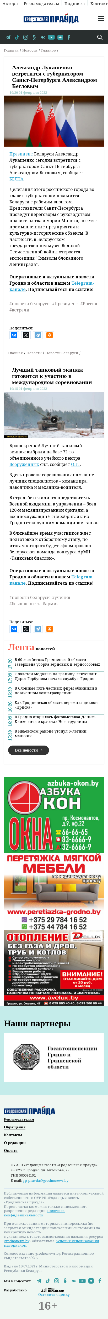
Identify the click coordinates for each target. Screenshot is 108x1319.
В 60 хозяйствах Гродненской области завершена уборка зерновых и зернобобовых (57, 662)
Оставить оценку (54, 1294)
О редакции (15, 1143)
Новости (29, 50)
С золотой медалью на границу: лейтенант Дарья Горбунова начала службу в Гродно (55, 676)
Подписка (74, 3)
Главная (11, 50)
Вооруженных (24, 464)
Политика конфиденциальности (34, 1212)
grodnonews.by (16, 1241)
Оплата (11, 1150)
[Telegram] (37, 335)
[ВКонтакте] (14, 335)
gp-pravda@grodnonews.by (45, 1180)
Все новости (26, 750)
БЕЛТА (16, 179)
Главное (48, 50)
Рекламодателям (41, 3)
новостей (31, 648)
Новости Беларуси (61, 353)
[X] (26, 335)
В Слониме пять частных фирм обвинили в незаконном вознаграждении (56, 690)
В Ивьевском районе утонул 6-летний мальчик (51, 733)
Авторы (10, 3)
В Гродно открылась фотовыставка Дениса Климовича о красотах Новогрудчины (55, 719)
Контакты (13, 1135)
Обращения (14, 1127)
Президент (21, 154)
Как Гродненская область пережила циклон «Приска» (56, 705)
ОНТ (75, 464)
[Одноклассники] (49, 335)
